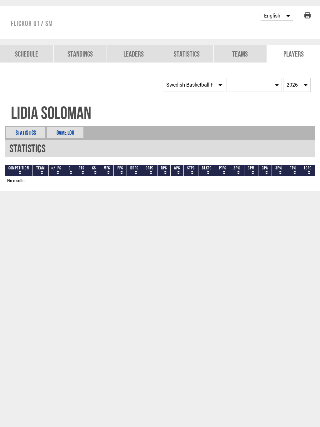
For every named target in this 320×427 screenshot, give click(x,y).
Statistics (187, 54)
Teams (240, 54)
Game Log (65, 132)
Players (293, 54)
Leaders (133, 54)
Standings (80, 54)
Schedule (26, 54)
